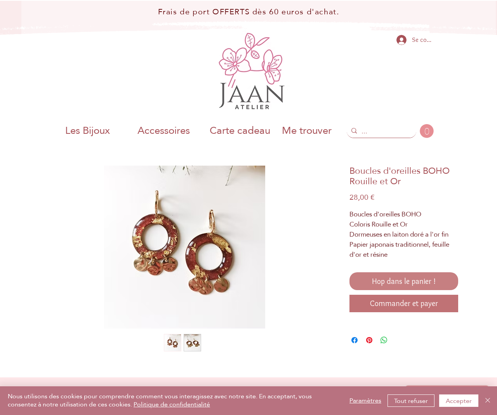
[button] (427, 131)
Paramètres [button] (365, 400)
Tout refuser (411, 401)
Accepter (459, 401)
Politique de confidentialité (172, 404)
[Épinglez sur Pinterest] (369, 340)
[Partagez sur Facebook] (354, 340)
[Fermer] (487, 401)
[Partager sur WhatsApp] (384, 340)
